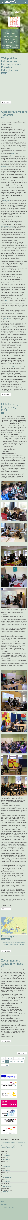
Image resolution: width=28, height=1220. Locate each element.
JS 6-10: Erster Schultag (8, 1192)
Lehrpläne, (13, 153)
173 (19, 1058)
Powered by (8, 1212)
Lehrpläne (3, 126)
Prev (7, 1058)
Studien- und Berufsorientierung (18, 260)
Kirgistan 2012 (9, 936)
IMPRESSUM (4, 1204)
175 (3, 1061)
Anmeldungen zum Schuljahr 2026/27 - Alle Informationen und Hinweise (11, 1146)
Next (3, 1065)
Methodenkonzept (5, 166)
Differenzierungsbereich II (7, 226)
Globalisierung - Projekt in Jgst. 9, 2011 (11, 407)
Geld (6, 300)
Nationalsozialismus (6, 349)
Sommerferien (6, 1155)
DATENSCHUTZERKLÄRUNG (7, 1207)
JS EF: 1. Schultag (7, 1186)
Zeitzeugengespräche (18, 366)
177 (11, 1061)
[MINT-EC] (9, 1094)
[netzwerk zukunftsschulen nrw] (9, 1121)
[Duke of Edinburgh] (9, 1084)
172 (15, 1058)
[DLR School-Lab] (9, 1113)
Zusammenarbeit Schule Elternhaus (12, 961)
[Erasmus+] (9, 1076)
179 (18, 1061)
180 (22, 1061)
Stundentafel (6, 200)
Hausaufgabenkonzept (6, 155)
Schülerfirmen (6, 318)
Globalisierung (10, 328)
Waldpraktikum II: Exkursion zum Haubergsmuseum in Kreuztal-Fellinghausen (13, 64)
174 (23, 1058)
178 (14, 1061)
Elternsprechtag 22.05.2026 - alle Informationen (13, 1142)
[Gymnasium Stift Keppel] (10, 2)
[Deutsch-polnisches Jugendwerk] (9, 1130)
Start (3, 1058)
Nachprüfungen (6, 1177)
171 (12, 1058)
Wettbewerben (16, 344)
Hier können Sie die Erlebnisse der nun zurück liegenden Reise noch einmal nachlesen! (14, 943)
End (7, 1065)
